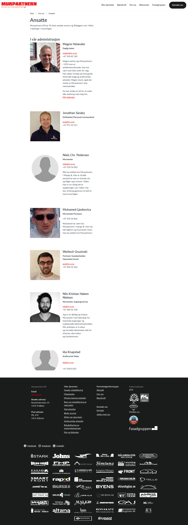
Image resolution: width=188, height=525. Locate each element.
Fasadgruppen (158, 5)
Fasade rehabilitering (73, 390)
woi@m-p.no (68, 264)
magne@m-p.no (70, 53)
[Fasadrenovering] (143, 428)
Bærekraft (121, 5)
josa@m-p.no (69, 122)
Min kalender (69, 97)
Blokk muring (70, 413)
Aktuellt (100, 390)
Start (32, 13)
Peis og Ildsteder (71, 433)
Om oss (132, 5)
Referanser (144, 5)
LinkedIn (60, 446)
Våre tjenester (107, 5)
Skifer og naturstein (73, 417)
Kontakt (100, 411)
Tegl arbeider (70, 409)
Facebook (31, 446)
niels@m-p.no (69, 164)
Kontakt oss (177, 5)
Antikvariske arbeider (73, 421)
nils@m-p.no (68, 307)
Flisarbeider (69, 394)
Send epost (36, 395)
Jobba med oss (103, 415)
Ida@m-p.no (68, 363)
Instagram (46, 446)
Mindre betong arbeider (75, 398)
